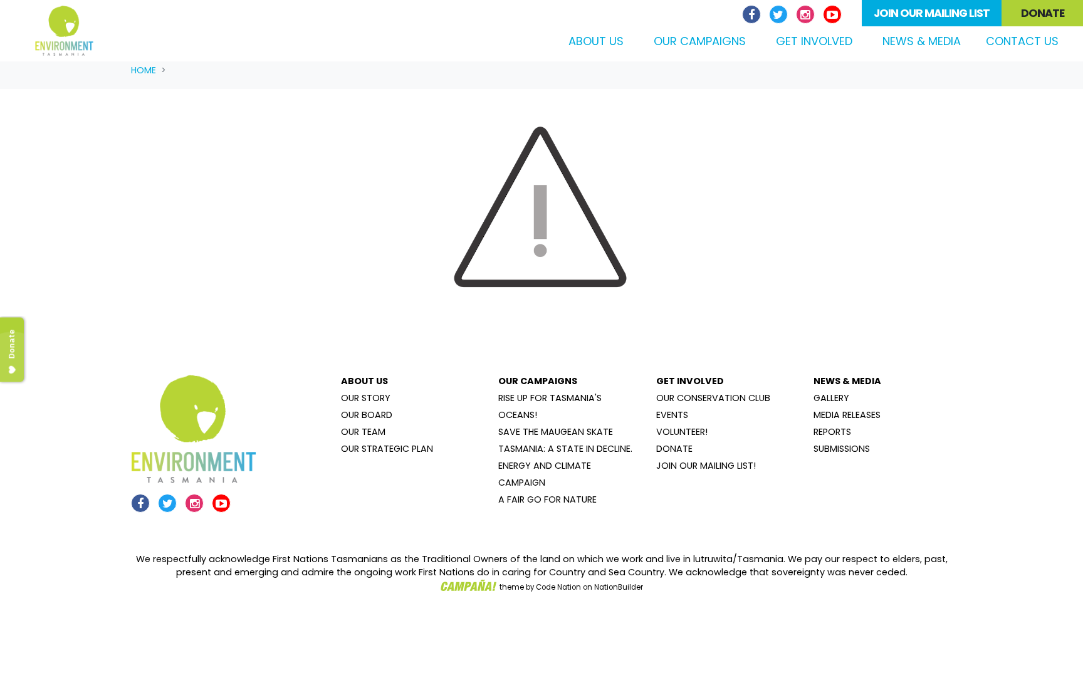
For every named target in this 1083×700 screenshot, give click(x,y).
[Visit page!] (753, 15)
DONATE (674, 448)
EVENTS (672, 415)
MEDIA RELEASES (847, 415)
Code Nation (558, 587)
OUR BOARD (366, 415)
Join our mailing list (932, 13)
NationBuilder (618, 587)
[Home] (64, 31)
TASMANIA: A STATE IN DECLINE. (565, 448)
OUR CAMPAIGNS (537, 381)
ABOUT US (364, 381)
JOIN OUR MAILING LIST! (706, 465)
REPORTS (832, 432)
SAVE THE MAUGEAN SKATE (555, 432)
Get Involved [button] (814, 41)
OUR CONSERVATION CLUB (713, 398)
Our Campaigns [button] (700, 41)
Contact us (1022, 41)
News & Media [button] (921, 41)
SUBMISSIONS (842, 448)
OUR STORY (365, 398)
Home (143, 70)
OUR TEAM (363, 432)
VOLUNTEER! (682, 432)
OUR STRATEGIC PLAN (387, 448)
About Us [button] (596, 41)
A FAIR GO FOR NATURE (547, 499)
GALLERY (831, 398)
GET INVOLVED (690, 381)
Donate (1042, 13)
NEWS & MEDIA (847, 381)
